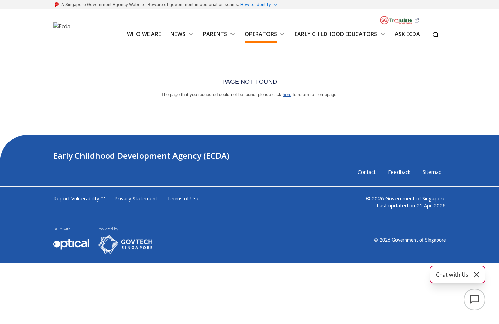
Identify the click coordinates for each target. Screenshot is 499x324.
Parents (215, 34)
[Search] (435, 35)
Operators (261, 34)
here (287, 94)
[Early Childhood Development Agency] (61, 29)
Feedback (399, 171)
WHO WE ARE (144, 34)
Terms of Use (183, 198)
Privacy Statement (136, 198)
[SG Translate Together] (399, 20)
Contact (367, 171)
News (177, 34)
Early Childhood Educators (336, 34)
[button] (189, 37)
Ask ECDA (407, 34)
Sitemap (432, 171)
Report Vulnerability (76, 198)
